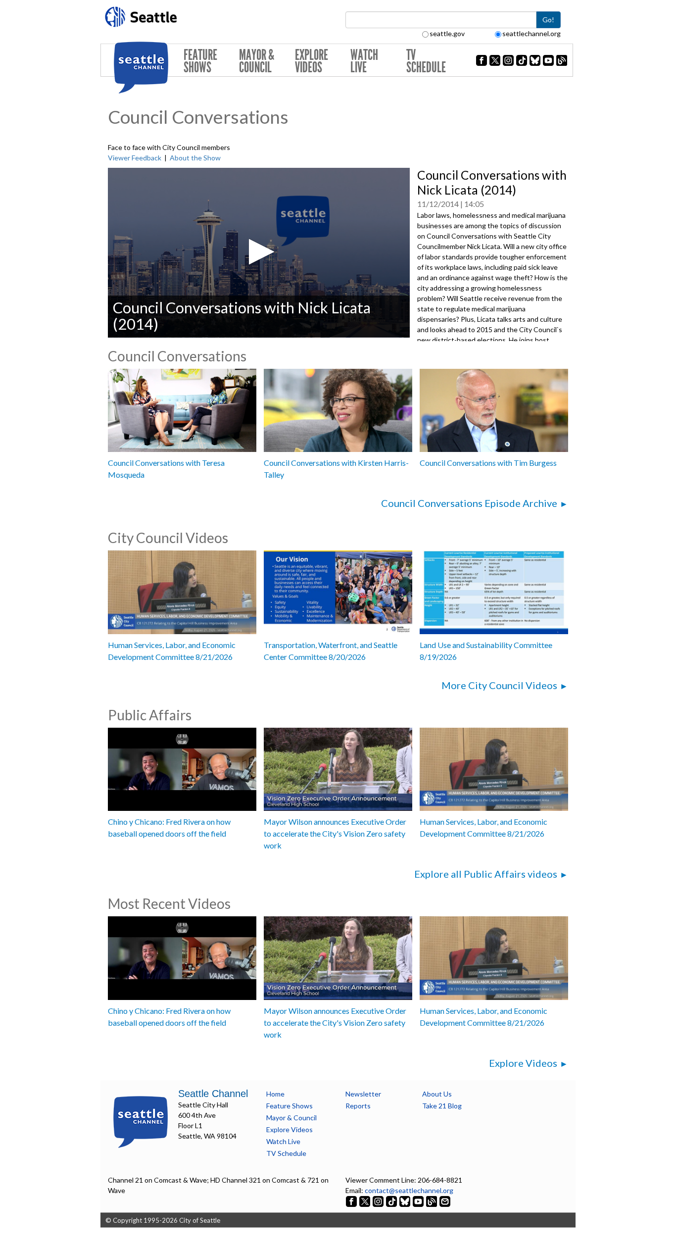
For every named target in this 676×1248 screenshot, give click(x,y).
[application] (259, 253)
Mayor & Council (256, 61)
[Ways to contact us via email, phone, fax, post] (445, 1201)
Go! (548, 19)
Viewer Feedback (134, 157)
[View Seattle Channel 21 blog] (432, 1201)
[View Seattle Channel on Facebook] (352, 1201)
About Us (437, 1094)
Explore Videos (311, 61)
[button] (259, 252)
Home (275, 1094)
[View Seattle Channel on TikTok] (391, 1201)
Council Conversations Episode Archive (469, 503)
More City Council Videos (499, 685)
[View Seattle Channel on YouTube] (419, 1201)
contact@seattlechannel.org (409, 1190)
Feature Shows (200, 61)
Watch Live (364, 61)
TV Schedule (426, 61)
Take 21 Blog (442, 1105)
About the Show (195, 157)
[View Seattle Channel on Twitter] (365, 1201)
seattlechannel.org (531, 33)
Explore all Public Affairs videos (485, 874)
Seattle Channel (213, 1093)
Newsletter (363, 1094)
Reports (358, 1105)
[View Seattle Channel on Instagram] (379, 1201)
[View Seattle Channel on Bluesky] (405, 1201)
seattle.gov (447, 33)
